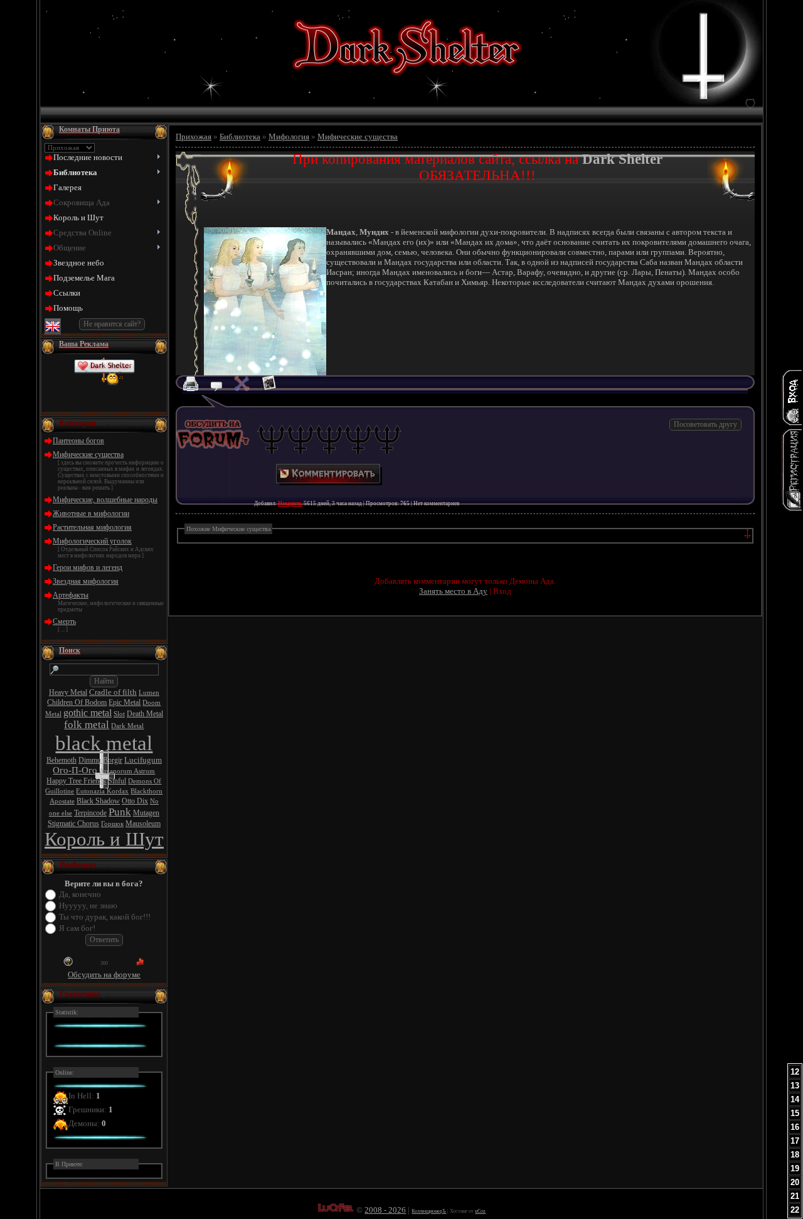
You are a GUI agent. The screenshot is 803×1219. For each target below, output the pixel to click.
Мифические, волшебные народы (105, 499)
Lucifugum (143, 760)
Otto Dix (135, 801)
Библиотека (240, 136)
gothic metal (87, 712)
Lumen (149, 692)
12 (794, 1072)
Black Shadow (98, 801)
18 (794, 1154)
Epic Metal (125, 702)
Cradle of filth (113, 692)
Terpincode (90, 812)
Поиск (69, 650)
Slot (119, 714)
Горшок (112, 823)
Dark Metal (127, 725)
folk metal (86, 725)
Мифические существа (88, 454)
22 (794, 1210)
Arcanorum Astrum (127, 771)
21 (794, 1196)
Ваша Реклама (84, 344)
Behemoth (61, 760)
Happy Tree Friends (76, 780)
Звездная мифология (86, 581)
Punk (120, 812)
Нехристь (290, 503)
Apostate (62, 801)
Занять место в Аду (453, 591)
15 (794, 1113)
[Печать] (195, 388)
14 (794, 1099)
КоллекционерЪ (429, 1211)
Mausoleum (143, 823)
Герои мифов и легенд (87, 567)
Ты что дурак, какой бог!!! (105, 916)
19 (794, 1168)
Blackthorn (146, 791)
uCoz (480, 1211)
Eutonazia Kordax (102, 791)
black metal (103, 742)
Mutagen (146, 812)
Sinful (117, 780)
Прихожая (193, 136)
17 (794, 1141)
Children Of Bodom (77, 702)
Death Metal (145, 713)
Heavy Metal (68, 692)
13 (794, 1085)
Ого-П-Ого (75, 770)
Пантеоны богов (78, 440)
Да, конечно (80, 894)
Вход (502, 591)
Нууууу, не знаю (88, 905)
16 (794, 1127)
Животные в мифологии (91, 513)
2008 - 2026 (385, 1210)
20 (794, 1182)
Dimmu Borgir (100, 760)
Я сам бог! (77, 928)
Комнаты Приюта (89, 129)
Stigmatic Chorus (73, 823)
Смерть (64, 621)
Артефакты (70, 595)
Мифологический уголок (92, 541)
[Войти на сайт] (791, 397)
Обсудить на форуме (104, 974)
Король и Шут (104, 839)
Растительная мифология (92, 527)
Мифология (289, 136)
